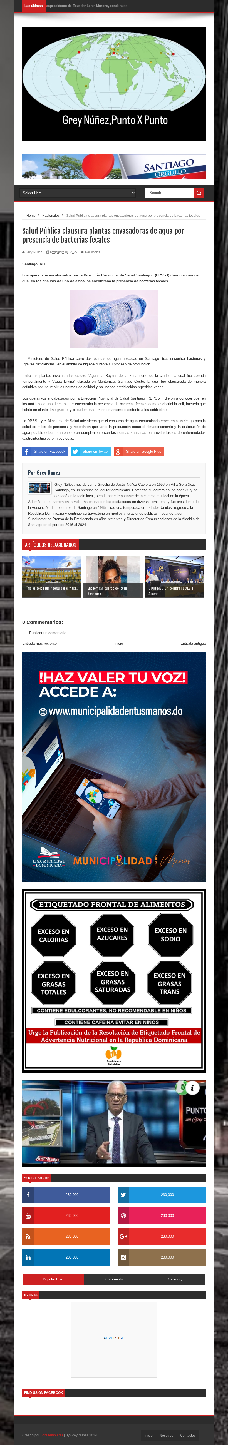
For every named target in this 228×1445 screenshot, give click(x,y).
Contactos (187, 1435)
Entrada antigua (193, 643)
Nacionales (92, 252)
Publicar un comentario (47, 633)
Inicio (118, 643)
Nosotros (166, 1435)
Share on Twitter (96, 451)
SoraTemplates (51, 1435)
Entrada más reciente (39, 643)
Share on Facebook (49, 451)
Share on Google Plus (143, 451)
